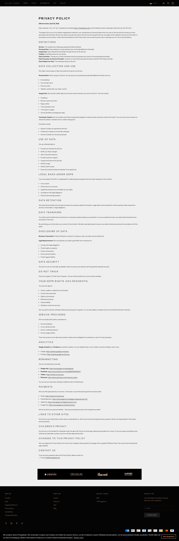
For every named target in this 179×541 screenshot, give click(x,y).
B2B (98, 498)
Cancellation (9, 512)
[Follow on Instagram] (11, 523)
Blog (54, 508)
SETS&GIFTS (44, 3)
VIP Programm (101, 501)
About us (56, 501)
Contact (7, 498)
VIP (55, 3)
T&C (54, 505)
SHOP (26, 3)
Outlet (63, 3)
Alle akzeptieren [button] (168, 536)
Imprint (55, 498)
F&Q (6, 501)
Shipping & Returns (11, 505)
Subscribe (152, 515)
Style (34, 3)
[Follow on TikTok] (22, 523)
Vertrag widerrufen (11, 515)
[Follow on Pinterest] (17, 523)
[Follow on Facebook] (6, 523)
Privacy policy (9, 508)
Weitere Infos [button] (78, 538)
